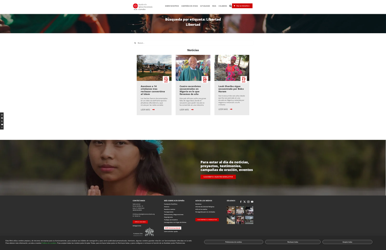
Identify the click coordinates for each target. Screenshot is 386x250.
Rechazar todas (292, 242)
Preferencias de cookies (233, 242)
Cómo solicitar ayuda (171, 231)
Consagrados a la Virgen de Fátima (175, 222)
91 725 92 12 (136, 216)
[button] (230, 6)
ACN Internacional (172, 228)
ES (2, 127)
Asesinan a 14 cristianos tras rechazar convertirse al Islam (153, 90)
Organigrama (168, 217)
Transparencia (168, 212)
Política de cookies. (49, 243)
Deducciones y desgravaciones (173, 214)
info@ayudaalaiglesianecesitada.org (144, 214)
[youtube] (252, 202)
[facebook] (241, 202)
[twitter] (244, 202)
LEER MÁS (146, 109)
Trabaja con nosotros (171, 220)
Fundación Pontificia (170, 204)
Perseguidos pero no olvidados (205, 212)
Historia (166, 207)
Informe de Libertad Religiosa (204, 207)
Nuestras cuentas (169, 209)
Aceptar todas (347, 242)
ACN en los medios (201, 209)
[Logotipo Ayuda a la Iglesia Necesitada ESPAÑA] (143, 4)
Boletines (198, 204)
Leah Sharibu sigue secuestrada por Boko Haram (231, 89)
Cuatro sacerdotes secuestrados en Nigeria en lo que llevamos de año (190, 90)
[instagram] (248, 202)
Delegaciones (137, 226)
